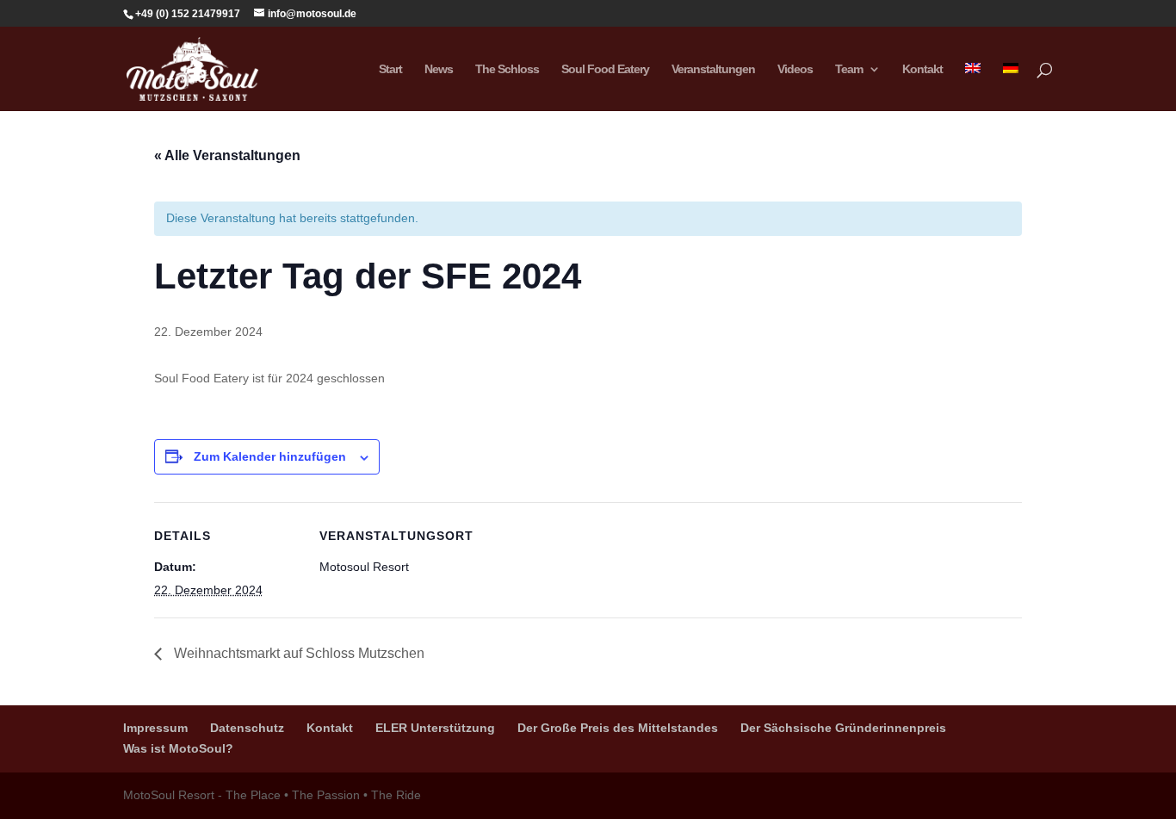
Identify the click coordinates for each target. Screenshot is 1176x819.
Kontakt (922, 69)
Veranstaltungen (713, 69)
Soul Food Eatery (605, 69)
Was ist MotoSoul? (178, 748)
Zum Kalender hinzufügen (270, 456)
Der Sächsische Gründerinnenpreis (843, 728)
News (438, 69)
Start (390, 69)
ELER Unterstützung (435, 728)
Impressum (155, 728)
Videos (795, 69)
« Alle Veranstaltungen (227, 155)
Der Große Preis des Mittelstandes (617, 728)
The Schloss (507, 69)
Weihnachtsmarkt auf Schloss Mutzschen (297, 653)
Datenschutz (247, 728)
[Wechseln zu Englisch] (973, 87)
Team (849, 69)
